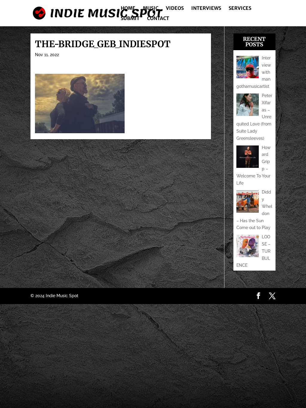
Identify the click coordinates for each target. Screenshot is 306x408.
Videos (175, 8)
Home (128, 8)
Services (240, 8)
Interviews (206, 8)
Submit (130, 18)
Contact (158, 18)
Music (150, 8)
